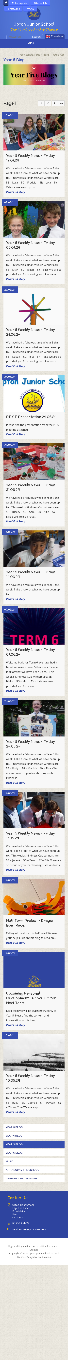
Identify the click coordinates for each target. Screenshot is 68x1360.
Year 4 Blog (14, 1135)
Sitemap (34, 1249)
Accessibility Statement (45, 1246)
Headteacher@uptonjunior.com (29, 1229)
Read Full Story (15, 192)
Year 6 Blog (14, 1152)
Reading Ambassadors (21, 1178)
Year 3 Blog (14, 1127)
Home (37, 55)
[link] (41, 103)
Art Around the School (22, 1170)
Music (9, 1161)
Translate (57, 36)
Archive (58, 103)
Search (36, 36)
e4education (44, 1257)
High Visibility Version (19, 1246)
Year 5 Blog (59, 55)
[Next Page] (48, 103)
